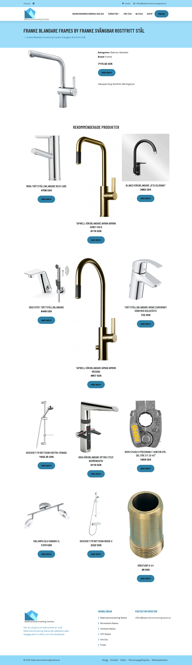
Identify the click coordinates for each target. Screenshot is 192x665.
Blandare (123, 52)
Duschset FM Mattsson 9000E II (96, 541)
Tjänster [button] (113, 13)
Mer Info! (107, 72)
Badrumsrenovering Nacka (88, 13)
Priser (161, 14)
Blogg (139, 13)
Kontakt (114, 660)
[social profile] (34, 3)
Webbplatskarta (159, 660)
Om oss (127, 13)
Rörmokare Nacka (109, 623)
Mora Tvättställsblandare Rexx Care (46, 186)
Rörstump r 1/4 (146, 565)
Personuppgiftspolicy (139, 660)
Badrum (114, 52)
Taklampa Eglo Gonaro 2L (46, 541)
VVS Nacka (105, 634)
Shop (150, 13)
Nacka (127, 3)
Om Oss (104, 639)
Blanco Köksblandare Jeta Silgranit (145, 185)
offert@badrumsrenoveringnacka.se (151, 3)
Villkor (123, 660)
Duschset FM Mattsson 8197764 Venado (46, 452)
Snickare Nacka (107, 628)
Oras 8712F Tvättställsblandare (46, 307)
